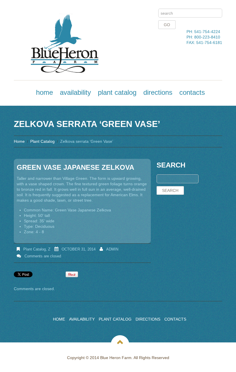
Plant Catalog (117, 92)
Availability (75, 92)
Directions (157, 92)
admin (112, 249)
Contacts (192, 92)
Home (44, 92)
